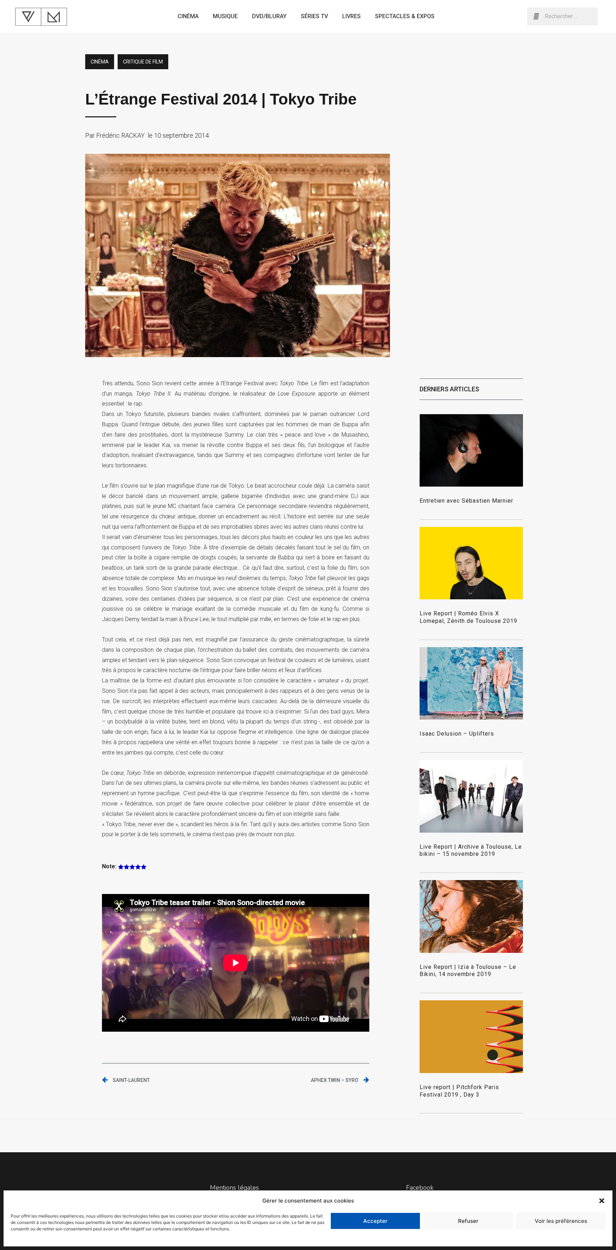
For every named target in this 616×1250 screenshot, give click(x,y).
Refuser (468, 1221)
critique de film (143, 62)
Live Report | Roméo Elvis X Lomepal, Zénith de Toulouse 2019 (468, 617)
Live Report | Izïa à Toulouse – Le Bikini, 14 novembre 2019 (468, 971)
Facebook (419, 1187)
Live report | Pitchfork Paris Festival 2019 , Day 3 (459, 1091)
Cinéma (188, 16)
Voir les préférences (561, 1221)
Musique (225, 16)
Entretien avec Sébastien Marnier (466, 500)
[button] (601, 1200)
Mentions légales (234, 1187)
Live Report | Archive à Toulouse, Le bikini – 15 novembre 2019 (471, 850)
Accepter (375, 1221)
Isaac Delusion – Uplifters (457, 733)
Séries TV (314, 16)
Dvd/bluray (269, 16)
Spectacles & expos (405, 16)
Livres (351, 16)
